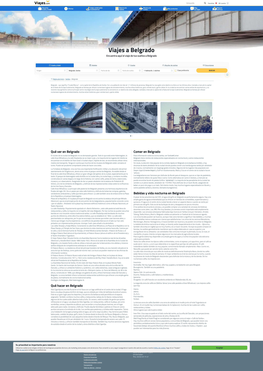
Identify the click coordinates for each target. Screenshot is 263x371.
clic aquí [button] (22, 350)
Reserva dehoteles (123, 9)
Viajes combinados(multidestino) (96, 9)
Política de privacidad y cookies (93, 362)
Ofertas (70, 8)
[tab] (55, 65)
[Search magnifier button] (205, 3)
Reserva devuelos (147, 9)
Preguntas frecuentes (90, 357)
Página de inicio (58, 79)
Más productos (172, 8)
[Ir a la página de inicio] (42, 2)
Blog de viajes (197, 9)
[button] (158, 70)
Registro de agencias (90, 354)
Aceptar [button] (219, 347)
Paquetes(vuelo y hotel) (46, 9)
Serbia (68, 79)
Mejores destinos (220, 9)
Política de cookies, (160, 348)
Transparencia (88, 365)
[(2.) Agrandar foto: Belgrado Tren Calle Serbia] (131, 117)
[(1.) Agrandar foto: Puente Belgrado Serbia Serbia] (77, 117)
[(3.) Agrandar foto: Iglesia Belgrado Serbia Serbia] (186, 117)
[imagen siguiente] (212, 118)
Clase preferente (182, 70)
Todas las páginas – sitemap (92, 368)
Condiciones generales (90, 360)
